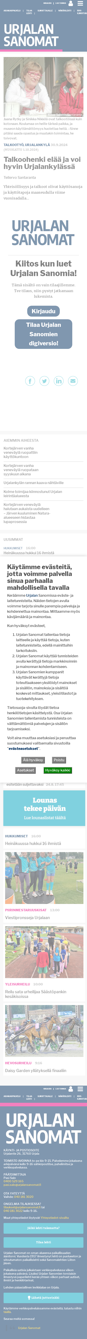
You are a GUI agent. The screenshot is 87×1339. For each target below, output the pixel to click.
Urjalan (32, 595)
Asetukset (25, 770)
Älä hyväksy (33, 760)
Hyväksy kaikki (57, 770)
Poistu (59, 760)
